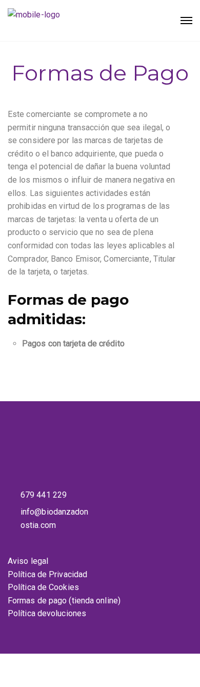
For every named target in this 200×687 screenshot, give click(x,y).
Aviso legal (28, 561)
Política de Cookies (43, 587)
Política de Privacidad (47, 574)
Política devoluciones (47, 613)
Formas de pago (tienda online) (64, 600)
